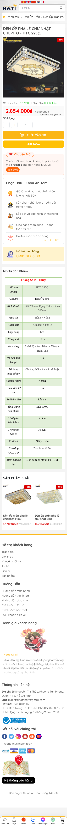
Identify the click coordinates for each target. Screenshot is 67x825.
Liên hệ (6, 571)
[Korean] (38, 1)
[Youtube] (25, 736)
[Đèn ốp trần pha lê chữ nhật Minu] (17, 498)
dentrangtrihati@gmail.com (27, 699)
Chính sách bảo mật (14, 610)
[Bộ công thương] (14, 720)
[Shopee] (32, 736)
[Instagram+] (18, 736)
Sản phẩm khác (17, 478)
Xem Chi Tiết (51, 240)
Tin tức (6, 566)
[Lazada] (39, 736)
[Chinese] (33, 1)
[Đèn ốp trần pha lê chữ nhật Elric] (49, 498)
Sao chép (13, 169)
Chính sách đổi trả (13, 605)
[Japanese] (43, 1)
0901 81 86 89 (28, 256)
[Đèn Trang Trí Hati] (10, 6)
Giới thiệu (7, 556)
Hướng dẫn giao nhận (15, 600)
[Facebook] (4, 736)
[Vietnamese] (23, 1)
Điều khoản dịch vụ (14, 614)
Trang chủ (12, 17)
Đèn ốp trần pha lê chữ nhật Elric (47, 517)
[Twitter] (11, 736)
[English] (28, 1)
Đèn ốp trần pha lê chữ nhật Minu (15, 517)
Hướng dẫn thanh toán (16, 595)
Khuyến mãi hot (12, 561)
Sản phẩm (8, 575)
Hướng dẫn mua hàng (16, 590)
